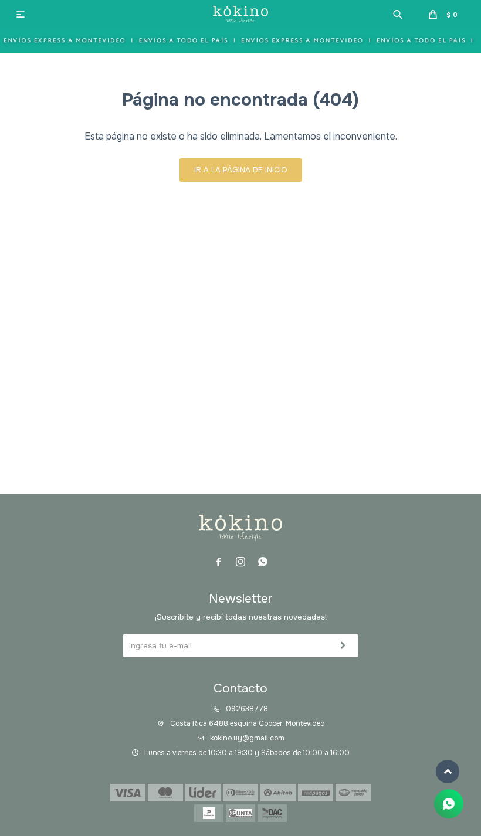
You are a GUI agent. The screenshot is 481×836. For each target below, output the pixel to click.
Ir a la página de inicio (240, 170)
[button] (397, 14)
